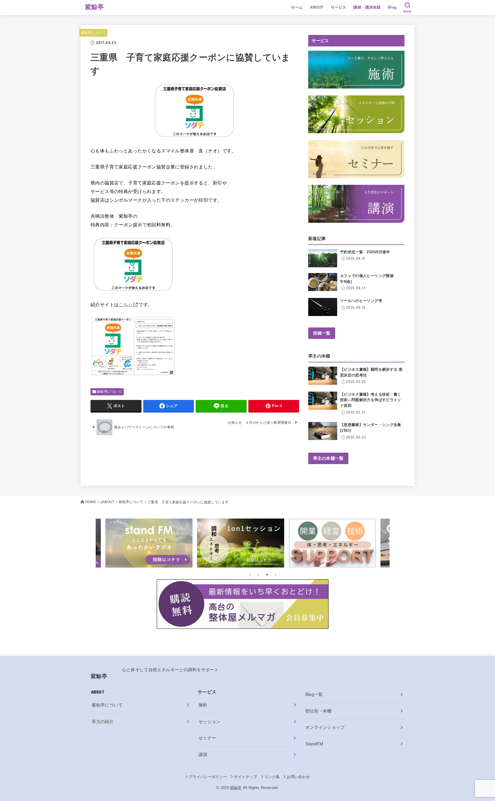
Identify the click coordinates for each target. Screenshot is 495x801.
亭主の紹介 (103, 721)
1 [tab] (250, 575)
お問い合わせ (298, 777)
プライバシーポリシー (208, 777)
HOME (90, 502)
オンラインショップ (325, 727)
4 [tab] (275, 575)
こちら (126, 304)
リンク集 (272, 777)
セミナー (207, 738)
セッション (210, 721)
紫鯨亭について (93, 33)
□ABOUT (107, 502)
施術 (203, 705)
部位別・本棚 (318, 711)
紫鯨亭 (94, 7)
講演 (203, 754)
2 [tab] (258, 575)
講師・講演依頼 (366, 7)
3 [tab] (267, 575)
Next (414, 544)
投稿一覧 (322, 333)
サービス (338, 7)
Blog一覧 (314, 694)
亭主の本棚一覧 (328, 458)
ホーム (296, 7)
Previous (71, 544)
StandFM (314, 744)
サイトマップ (245, 777)
